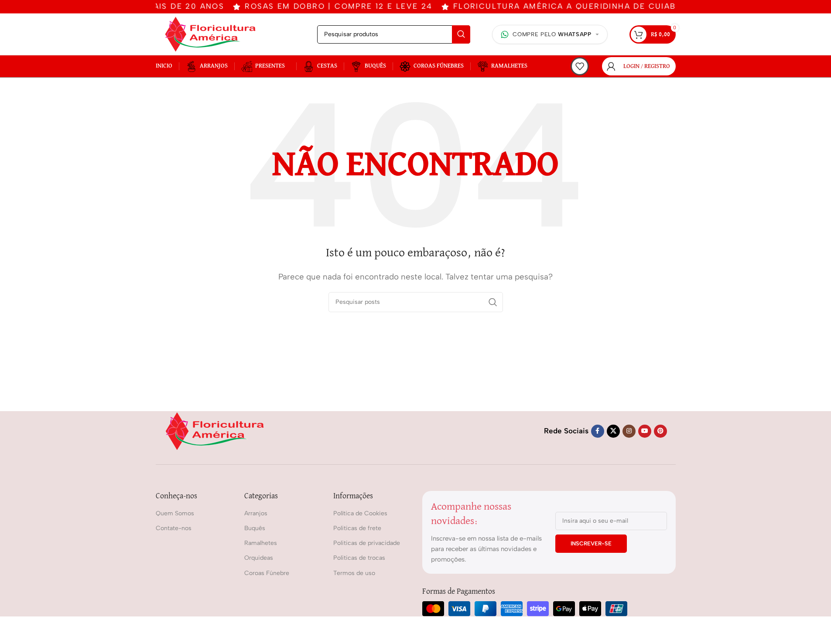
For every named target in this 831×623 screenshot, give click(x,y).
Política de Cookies (360, 513)
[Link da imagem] (214, 430)
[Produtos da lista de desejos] (579, 66)
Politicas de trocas (359, 558)
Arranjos (255, 513)
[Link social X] (613, 431)
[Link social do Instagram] (629, 431)
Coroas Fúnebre (266, 573)
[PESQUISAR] (461, 34)
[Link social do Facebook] (597, 431)
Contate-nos (174, 528)
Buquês (254, 528)
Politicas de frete (357, 528)
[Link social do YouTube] (644, 431)
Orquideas (258, 558)
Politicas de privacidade (366, 543)
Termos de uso (354, 573)
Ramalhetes (260, 543)
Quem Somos (175, 513)
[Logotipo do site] (210, 33)
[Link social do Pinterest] (660, 431)
